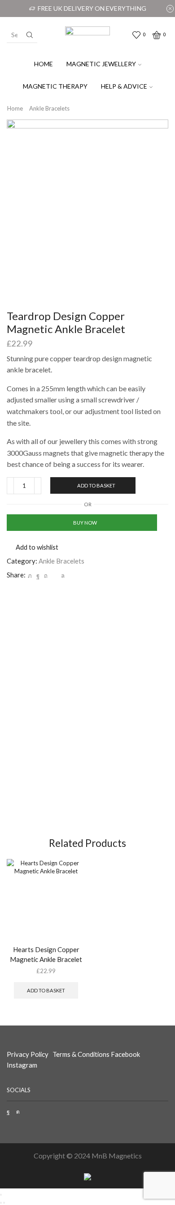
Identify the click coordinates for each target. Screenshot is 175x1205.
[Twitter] (30, 575)
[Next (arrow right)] (4, 1203)
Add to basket (96, 485)
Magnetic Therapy (55, 86)
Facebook (126, 1054)
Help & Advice (124, 86)
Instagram (22, 1065)
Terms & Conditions (80, 1054)
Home (43, 64)
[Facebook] (38, 575)
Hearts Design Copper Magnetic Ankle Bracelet (46, 954)
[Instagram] (18, 1112)
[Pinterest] (46, 575)
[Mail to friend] (54, 575)
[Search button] (29, 35)
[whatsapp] (62, 575)
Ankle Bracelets (49, 108)
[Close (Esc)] (1, 1195)
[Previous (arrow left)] (1, 1203)
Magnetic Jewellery (101, 64)
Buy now (85, 523)
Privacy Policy (27, 1054)
